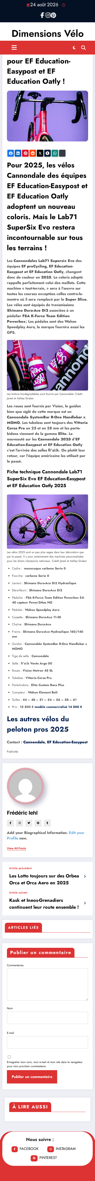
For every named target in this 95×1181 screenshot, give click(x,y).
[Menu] (14, 48)
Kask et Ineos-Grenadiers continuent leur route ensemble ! (44, 904)
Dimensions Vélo (48, 33)
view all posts (16, 848)
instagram (66, 1148)
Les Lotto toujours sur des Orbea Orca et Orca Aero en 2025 (44, 879)
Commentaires (15, 965)
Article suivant (18, 892)
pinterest (48, 1157)
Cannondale (34, 742)
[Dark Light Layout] (74, 47)
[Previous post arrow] (85, 876)
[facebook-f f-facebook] (42, 14)
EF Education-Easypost (67, 742)
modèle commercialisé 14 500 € (58, 707)
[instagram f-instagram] (47, 14)
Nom (10, 1008)
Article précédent (20, 868)
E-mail (10, 1033)
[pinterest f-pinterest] (52, 14)
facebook (29, 1148)
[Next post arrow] (85, 903)
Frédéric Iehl (22, 813)
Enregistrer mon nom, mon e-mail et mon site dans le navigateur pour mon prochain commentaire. (45, 1064)
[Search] (83, 47)
